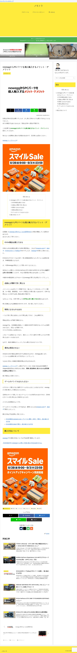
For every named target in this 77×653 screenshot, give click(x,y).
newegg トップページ (9, 140)
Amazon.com (40, 248)
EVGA (13, 508)
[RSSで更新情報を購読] (31, 528)
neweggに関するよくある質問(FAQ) (20, 232)
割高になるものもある (18, 207)
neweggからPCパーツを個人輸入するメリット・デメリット (27, 200)
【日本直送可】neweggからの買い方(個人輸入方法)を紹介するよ (22, 443)
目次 (24, 196)
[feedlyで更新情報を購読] (28, 528)
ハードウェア (19, 508)
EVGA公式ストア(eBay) (12, 250)
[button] (42, 110)
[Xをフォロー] (24, 528)
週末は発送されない (17, 210)
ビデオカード (7, 508)
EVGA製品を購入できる (18, 202)
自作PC (40, 508)
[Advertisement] (38, 25)
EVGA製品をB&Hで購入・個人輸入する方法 (19, 424)
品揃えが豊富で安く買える (19, 205)
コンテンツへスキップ (7, 1)
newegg (33, 250)
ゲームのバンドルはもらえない (20, 212)
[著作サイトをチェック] (21, 528)
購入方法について (15, 214)
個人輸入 (34, 508)
